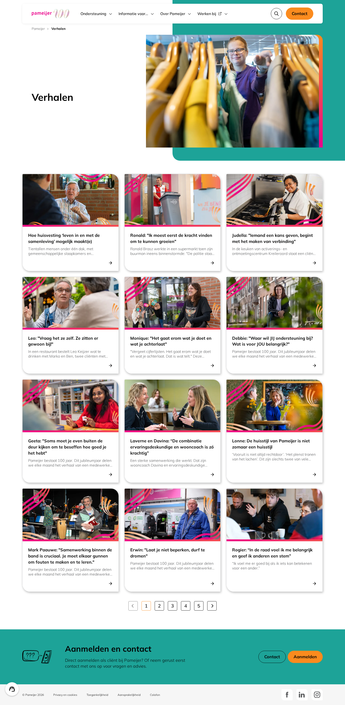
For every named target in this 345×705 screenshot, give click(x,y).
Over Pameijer (172, 13)
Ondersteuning (93, 13)
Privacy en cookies (65, 695)
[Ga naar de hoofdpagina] (50, 13)
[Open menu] (110, 13)
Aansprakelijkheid (129, 695)
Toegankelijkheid (97, 695)
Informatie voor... (133, 13)
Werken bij (206, 13)
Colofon (155, 695)
